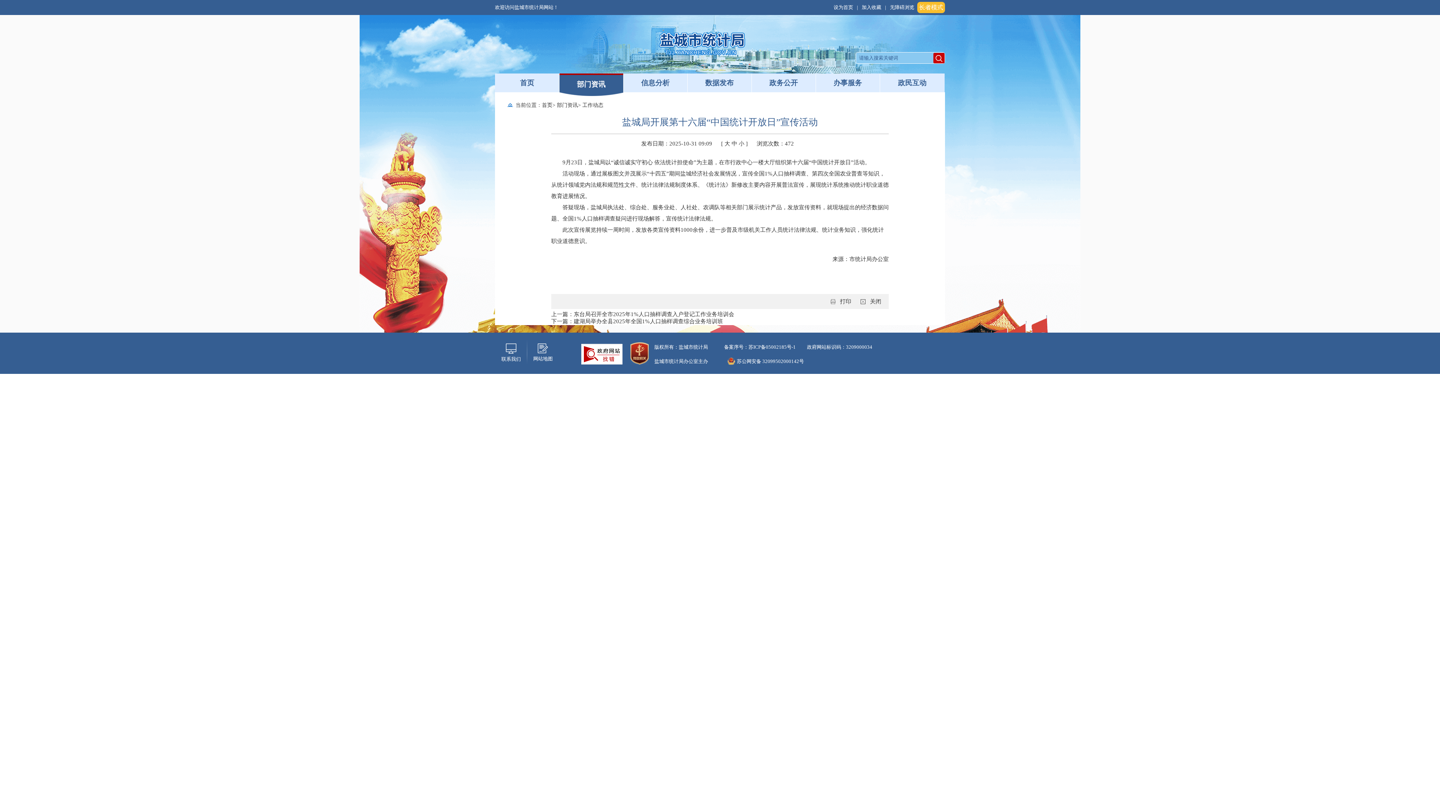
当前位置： (529, 105)
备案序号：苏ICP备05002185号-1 (759, 347)
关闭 (875, 301)
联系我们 (511, 359)
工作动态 (592, 105)
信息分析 (655, 83)
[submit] (939, 57)
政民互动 (912, 83)
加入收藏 (871, 7)
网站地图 (543, 359)
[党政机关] (639, 353)
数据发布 (719, 83)
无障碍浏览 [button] (902, 7)
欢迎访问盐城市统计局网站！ (526, 7)
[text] (894, 57)
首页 (527, 83)
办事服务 (848, 83)
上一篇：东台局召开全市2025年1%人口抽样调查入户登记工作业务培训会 (642, 314)
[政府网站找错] (601, 354)
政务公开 (784, 83)
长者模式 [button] (931, 7)
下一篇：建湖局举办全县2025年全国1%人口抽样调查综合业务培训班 (637, 321)
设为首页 (843, 7)
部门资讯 (591, 84)
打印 (845, 301)
